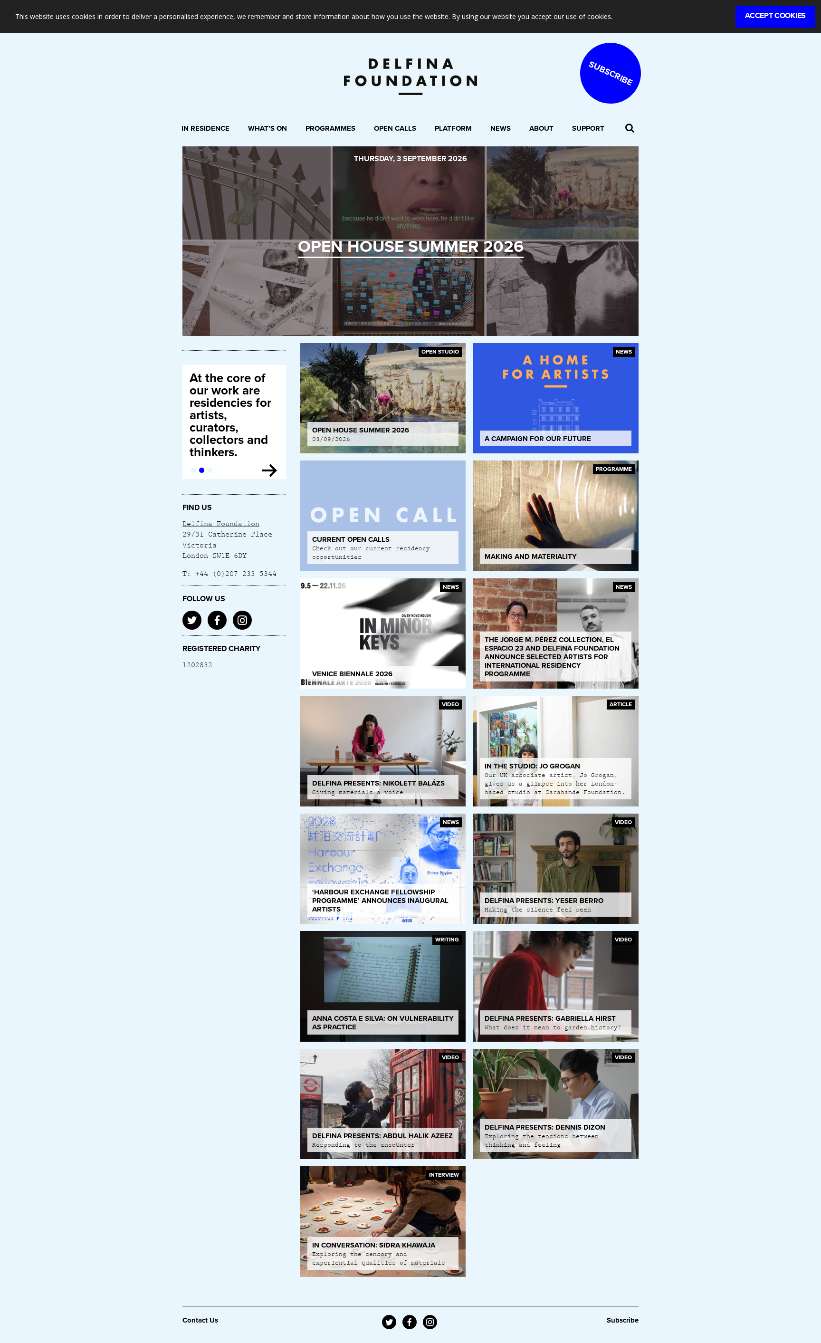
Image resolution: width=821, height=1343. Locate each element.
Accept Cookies (775, 15)
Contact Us (200, 1320)
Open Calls (395, 128)
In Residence (205, 128)
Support (588, 128)
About (541, 128)
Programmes (330, 128)
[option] (410, 241)
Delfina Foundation (220, 523)
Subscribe (623, 1320)
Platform (453, 128)
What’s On (267, 128)
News (500, 128)
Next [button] (616, 240)
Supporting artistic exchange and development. (228, 397)
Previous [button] (205, 240)
